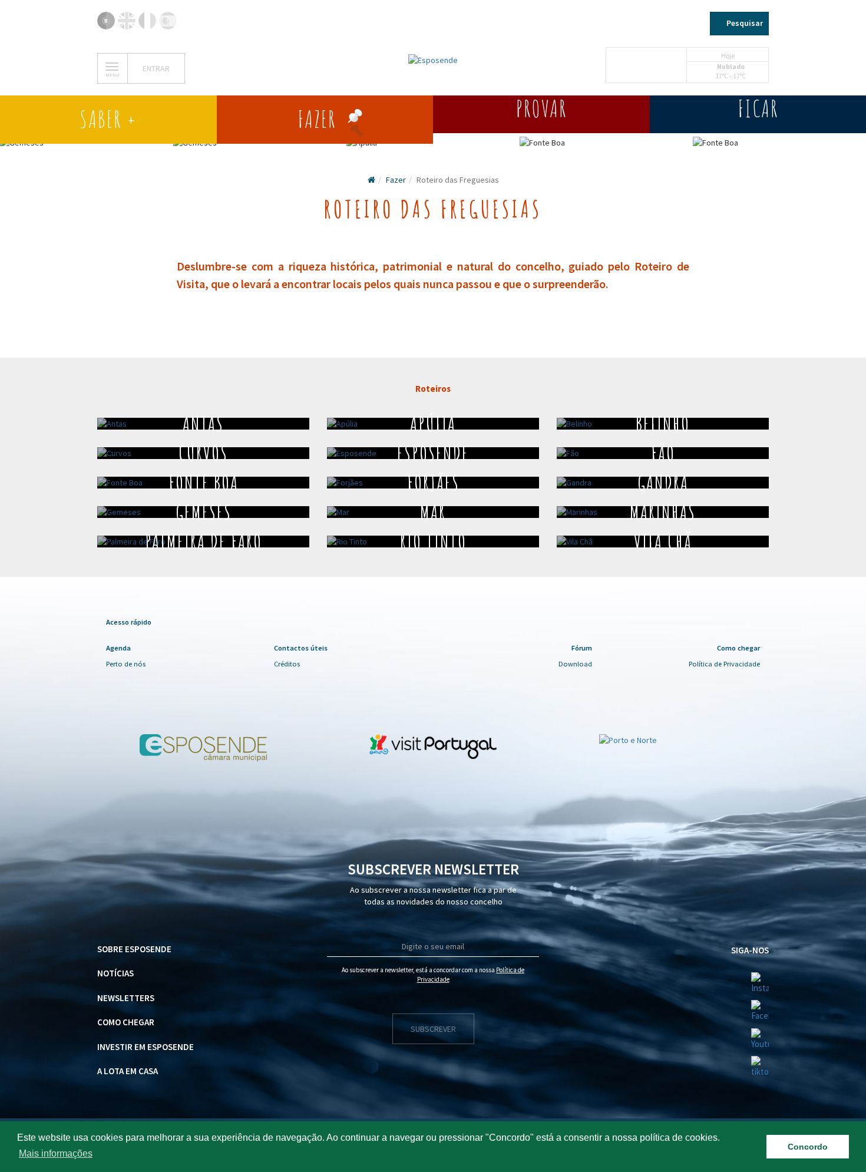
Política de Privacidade (724, 663)
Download (575, 663)
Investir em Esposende (145, 1046)
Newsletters (125, 997)
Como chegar (125, 1022)
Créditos (287, 663)
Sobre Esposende (134, 949)
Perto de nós (126, 663)
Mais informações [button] (55, 1153)
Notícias (115, 973)
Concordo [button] (808, 1146)
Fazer (396, 179)
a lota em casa (127, 1071)
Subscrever (433, 1029)
